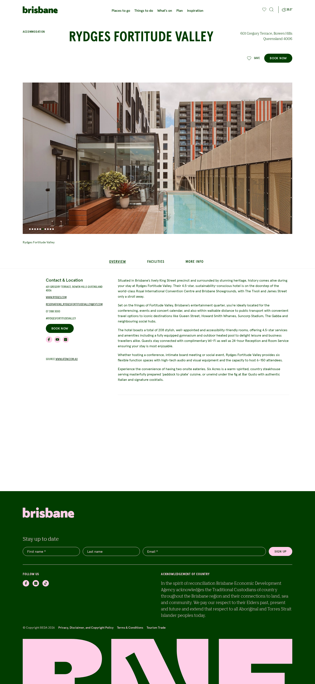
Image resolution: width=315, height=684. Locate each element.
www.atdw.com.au (67, 359)
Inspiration (195, 10)
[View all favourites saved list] (264, 9)
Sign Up (280, 551)
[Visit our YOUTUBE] (57, 339)
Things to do (143, 10)
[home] (42, 9)
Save (257, 58)
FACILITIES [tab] (155, 262)
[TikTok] (45, 583)
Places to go (121, 10)
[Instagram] (36, 583)
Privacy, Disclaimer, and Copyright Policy (86, 627)
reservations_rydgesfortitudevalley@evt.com (74, 304)
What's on (164, 10)
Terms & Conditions (130, 627)
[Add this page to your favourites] (264, 9)
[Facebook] (26, 583)
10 (53, 229)
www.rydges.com (56, 297)
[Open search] (271, 9)
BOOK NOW (278, 58)
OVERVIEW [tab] (117, 262)
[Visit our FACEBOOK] (49, 339)
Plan (179, 10)
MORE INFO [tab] (195, 262)
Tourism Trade (156, 627)
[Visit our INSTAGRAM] (66, 339)
